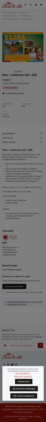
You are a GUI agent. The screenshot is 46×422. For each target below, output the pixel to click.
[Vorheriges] (6, 47)
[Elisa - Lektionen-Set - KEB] (23, 47)
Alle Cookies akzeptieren (23, 396)
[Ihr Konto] (35, 4)
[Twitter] (8, 365)
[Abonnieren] (40, 345)
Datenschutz (18, 376)
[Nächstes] (39, 47)
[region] (23, 47)
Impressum (28, 376)
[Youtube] (12, 365)
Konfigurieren (23, 382)
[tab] (22, 133)
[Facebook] (4, 365)
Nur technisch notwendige (24, 389)
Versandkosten (8, 409)
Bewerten (18, 71)
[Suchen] (30, 4)
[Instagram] (16, 365)
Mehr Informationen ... (23, 373)
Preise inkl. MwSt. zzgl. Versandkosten (15, 83)
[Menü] (25, 4)
